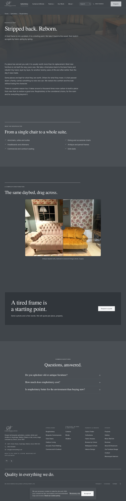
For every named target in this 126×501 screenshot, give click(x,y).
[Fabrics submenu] (54, 4)
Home (6, 13)
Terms (115, 484)
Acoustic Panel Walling (53, 446)
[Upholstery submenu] (29, 4)
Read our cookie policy (52, 495)
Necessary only (75, 493)
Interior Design (90, 449)
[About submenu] (73, 4)
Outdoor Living (51, 442)
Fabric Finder (89, 431)
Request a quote (106, 308)
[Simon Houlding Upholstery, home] (10, 4)
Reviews (107, 442)
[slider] (63, 227)
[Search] (90, 4)
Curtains (68, 431)
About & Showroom (111, 446)
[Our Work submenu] (65, 4)
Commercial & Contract (53, 449)
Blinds (67, 435)
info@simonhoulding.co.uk (14, 449)
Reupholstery (50, 431)
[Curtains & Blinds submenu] (45, 4)
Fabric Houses (90, 438)
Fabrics (51, 4)
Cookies (107, 484)
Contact (107, 453)
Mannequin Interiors (111, 456)
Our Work (61, 4)
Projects (107, 431)
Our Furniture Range (111, 449)
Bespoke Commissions (53, 435)
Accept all (87, 493)
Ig (11, 461)
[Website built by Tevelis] (120, 484)
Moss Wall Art (109, 438)
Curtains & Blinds (38, 4)
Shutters (68, 438)
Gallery (107, 435)
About (70, 4)
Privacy (99, 484)
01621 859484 (11, 446)
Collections (89, 435)
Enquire (116, 4)
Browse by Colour (91, 442)
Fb (6, 461)
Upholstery (24, 4)
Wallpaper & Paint (91, 446)
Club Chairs (50, 438)
